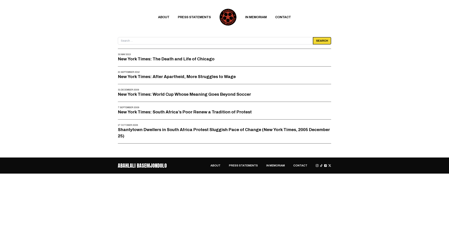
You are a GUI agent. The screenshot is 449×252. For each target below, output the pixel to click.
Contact (283, 17)
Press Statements (194, 17)
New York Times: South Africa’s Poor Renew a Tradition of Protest (185, 112)
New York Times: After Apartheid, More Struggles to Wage (177, 76)
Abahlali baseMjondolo (142, 165)
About (163, 17)
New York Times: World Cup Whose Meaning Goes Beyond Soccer (184, 94)
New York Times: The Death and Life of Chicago (166, 59)
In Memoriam (256, 17)
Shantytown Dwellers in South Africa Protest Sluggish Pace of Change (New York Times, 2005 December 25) (224, 132)
